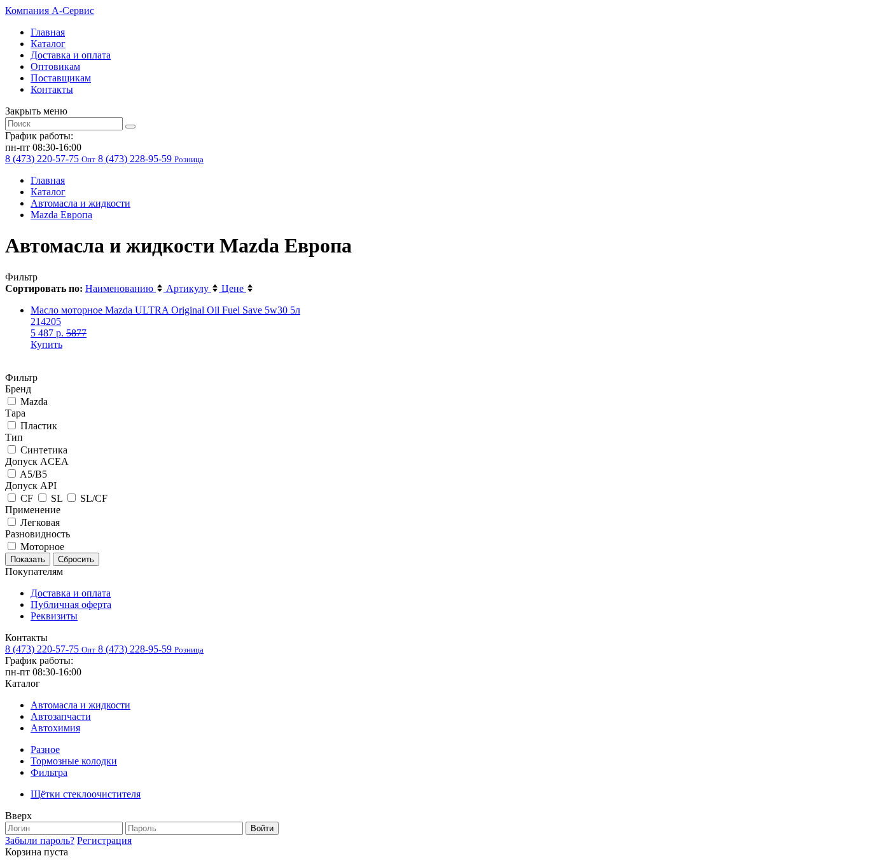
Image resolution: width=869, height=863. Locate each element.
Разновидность (37, 533)
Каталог (48, 43)
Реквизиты (54, 616)
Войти (262, 828)
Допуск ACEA (37, 461)
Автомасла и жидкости (80, 203)
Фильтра (49, 772)
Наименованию (120, 288)
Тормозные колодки (74, 761)
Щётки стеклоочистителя (86, 794)
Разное (45, 749)
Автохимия (55, 727)
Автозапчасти (61, 716)
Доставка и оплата (71, 55)
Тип (14, 437)
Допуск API (31, 485)
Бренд (18, 388)
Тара (15, 413)
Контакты (52, 89)
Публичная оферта (71, 604)
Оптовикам (55, 66)
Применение (32, 509)
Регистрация (104, 840)
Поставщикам (61, 77)
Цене (233, 288)
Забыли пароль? (39, 840)
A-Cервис (49, 10)
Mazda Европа (61, 214)
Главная (48, 32)
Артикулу (188, 288)
